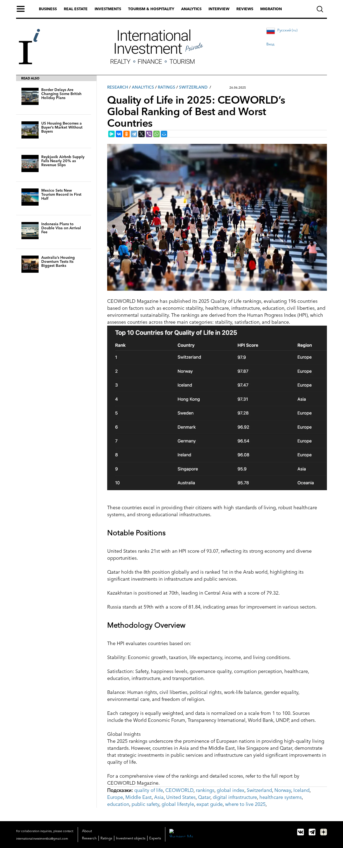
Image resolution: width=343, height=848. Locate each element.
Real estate (76, 8)
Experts (155, 838)
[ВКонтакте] (119, 134)
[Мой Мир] (164, 134)
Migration (271, 8)
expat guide (209, 804)
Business (48, 8)
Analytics (191, 8)
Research (117, 87)
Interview (218, 8)
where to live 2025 (245, 804)
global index (230, 790)
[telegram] (312, 832)
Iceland (301, 790)
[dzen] (323, 832)
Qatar (204, 797)
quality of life (148, 790)
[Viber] (149, 134)
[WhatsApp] (156, 134)
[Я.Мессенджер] (111, 134)
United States (181, 797)
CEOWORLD (179, 790)
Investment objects (131, 838)
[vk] (300, 832)
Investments (108, 8)
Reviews (244, 8)
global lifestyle (178, 804)
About (87, 831)
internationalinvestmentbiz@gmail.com (42, 838)
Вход (270, 44)
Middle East (138, 797)
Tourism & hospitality (151, 8)
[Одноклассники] (126, 134)
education (118, 804)
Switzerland (193, 87)
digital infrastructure (235, 797)
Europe (115, 797)
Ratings (166, 87)
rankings (205, 790)
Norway (282, 790)
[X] (141, 134)
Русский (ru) (287, 30)
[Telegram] (134, 134)
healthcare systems (280, 797)
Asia (159, 797)
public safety (145, 804)
